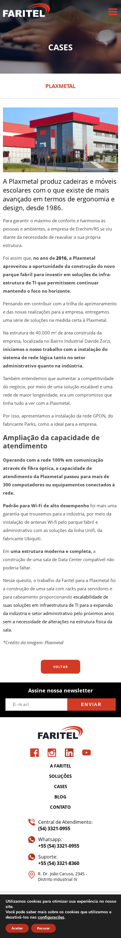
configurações (51, 917)
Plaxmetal (54, 642)
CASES (60, 786)
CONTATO (60, 807)
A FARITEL (60, 766)
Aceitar (17, 928)
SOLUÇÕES (60, 776)
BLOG (60, 797)
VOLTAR (60, 666)
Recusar (43, 928)
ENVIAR (91, 704)
